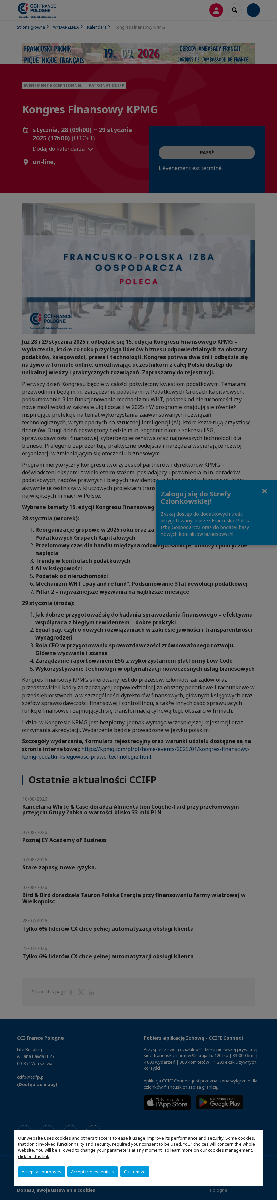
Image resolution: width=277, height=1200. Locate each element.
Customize (135, 1172)
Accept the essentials (92, 1172)
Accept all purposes (41, 1172)
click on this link (33, 1156)
